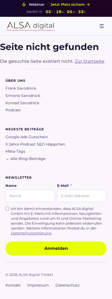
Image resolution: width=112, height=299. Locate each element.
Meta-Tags (15, 151)
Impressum (38, 285)
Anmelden (56, 248)
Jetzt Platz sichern (68, 4)
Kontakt (13, 285)
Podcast (13, 110)
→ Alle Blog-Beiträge (25, 158)
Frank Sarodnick (20, 88)
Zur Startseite (89, 61)
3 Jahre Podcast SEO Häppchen (35, 144)
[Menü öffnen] (102, 26)
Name (11, 186)
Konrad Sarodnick (22, 102)
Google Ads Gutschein (26, 136)
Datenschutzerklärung (31, 233)
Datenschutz (67, 285)
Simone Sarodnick (22, 95)
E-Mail (63, 186)
